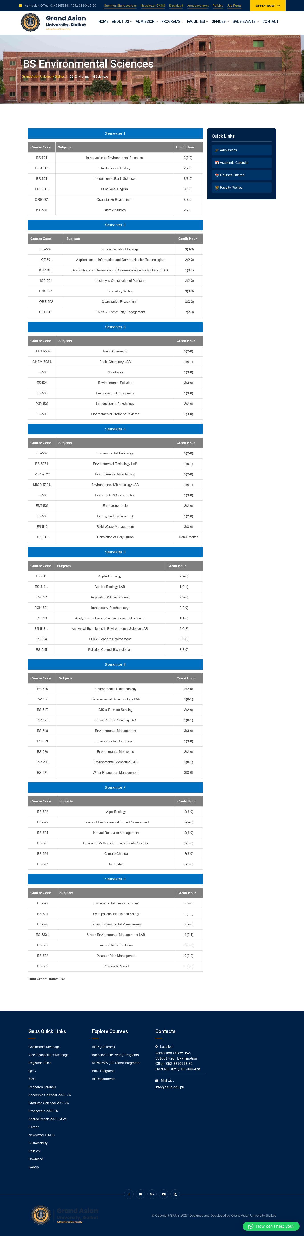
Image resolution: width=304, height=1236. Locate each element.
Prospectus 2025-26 (43, 1111)
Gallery (33, 1167)
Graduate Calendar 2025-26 (48, 1103)
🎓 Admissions (226, 150)
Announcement (198, 5)
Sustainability (38, 1143)
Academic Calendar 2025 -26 (49, 1095)
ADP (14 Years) (103, 1047)
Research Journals (42, 1087)
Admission (145, 21)
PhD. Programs (103, 1071)
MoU (32, 1079)
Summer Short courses (120, 5)
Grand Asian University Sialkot (253, 1215)
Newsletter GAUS (153, 5)
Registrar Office (39, 1063)
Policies (218, 5)
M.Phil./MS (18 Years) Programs (115, 1063)
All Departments (103, 1079)
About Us (120, 21)
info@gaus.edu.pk (169, 1087)
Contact (270, 21)
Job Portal (234, 5)
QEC (32, 1071)
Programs (170, 21)
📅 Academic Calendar (232, 162)
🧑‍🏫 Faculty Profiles (229, 187)
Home (103, 21)
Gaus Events (244, 21)
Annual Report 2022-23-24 (47, 1119)
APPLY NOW (265, 6)
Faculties (196, 21)
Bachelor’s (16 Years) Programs (115, 1055)
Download (176, 5)
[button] (271, 1226)
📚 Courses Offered (229, 175)
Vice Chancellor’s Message (48, 1055)
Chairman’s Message (44, 1047)
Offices (219, 21)
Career (33, 1127)
